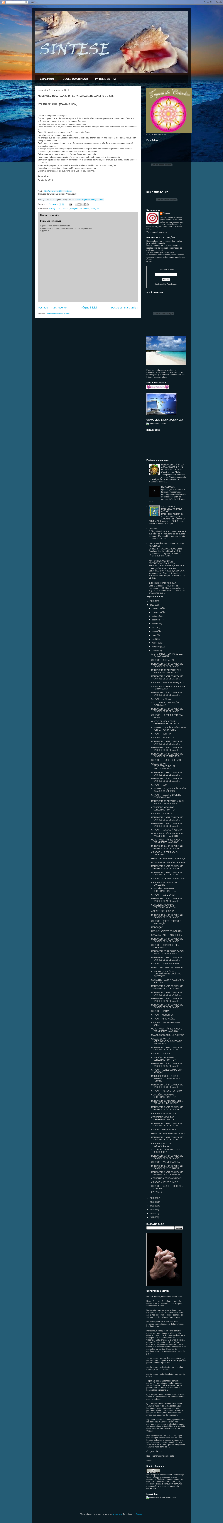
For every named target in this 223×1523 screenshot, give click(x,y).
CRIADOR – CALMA (160, 1011)
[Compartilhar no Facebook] (84, 204)
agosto (155, 624)
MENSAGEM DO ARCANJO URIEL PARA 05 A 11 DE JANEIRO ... (167, 1102)
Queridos (153, 528)
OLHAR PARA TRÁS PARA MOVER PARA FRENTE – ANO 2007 (167, 841)
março (155, 643)
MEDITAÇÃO (157, 927)
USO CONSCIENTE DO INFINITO (166, 931)
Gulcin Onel (84, 208)
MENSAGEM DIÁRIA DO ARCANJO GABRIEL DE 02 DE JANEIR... (167, 1157)
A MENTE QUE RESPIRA (162, 911)
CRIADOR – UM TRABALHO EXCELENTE (164, 883)
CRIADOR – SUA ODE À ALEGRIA (166, 830)
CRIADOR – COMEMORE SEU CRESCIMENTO (165, 946)
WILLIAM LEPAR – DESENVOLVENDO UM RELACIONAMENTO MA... (164, 766)
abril (154, 639)
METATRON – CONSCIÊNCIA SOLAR (168, 862)
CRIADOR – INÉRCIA (161, 1054)
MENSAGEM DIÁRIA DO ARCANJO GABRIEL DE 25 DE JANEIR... (167, 748)
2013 (152, 1202)
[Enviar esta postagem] (70, 204)
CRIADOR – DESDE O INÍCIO (164, 1182)
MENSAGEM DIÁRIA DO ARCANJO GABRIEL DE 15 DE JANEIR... (167, 916)
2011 (152, 1209)
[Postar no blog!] (79, 204)
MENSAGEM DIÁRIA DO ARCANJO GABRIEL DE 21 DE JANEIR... (167, 818)
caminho (65, 208)
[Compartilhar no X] (81, 204)
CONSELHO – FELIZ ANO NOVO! (166, 1178)
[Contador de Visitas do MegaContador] (156, 424)
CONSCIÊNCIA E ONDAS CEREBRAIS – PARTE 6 (163, 808)
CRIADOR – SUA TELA (161, 813)
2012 (152, 1206)
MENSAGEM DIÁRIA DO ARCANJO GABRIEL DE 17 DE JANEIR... (167, 873)
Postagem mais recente (52, 307)
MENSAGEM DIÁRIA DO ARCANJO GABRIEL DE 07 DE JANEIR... (167, 1065)
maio (154, 635)
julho (154, 627)
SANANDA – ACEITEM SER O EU (166, 935)
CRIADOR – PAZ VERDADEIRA (165, 1162)
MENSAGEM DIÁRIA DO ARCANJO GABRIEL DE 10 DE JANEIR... (167, 999)
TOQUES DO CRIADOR (74, 79)
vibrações (95, 208)
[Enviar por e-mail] (76, 204)
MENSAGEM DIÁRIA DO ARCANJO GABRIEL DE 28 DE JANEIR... (167, 694)
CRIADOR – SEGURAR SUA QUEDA (167, 682)
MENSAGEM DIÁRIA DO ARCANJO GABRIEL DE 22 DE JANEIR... (167, 780)
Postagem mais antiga (124, 307)
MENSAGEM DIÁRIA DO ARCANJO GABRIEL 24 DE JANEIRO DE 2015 (172, 467)
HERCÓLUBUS (168, 487)
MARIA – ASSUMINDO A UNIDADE (167, 968)
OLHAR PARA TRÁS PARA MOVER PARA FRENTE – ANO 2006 (167, 1030)
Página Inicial (46, 79)
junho (154, 631)
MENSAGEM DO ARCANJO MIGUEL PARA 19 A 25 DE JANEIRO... (167, 802)
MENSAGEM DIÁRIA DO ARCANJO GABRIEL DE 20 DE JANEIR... (167, 824)
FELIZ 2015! (156, 1192)
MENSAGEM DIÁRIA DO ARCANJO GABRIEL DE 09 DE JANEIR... (167, 1006)
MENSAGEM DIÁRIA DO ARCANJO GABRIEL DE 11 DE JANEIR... (167, 993)
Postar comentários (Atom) (57, 314)
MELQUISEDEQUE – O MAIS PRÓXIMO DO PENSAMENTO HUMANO (166, 1078)
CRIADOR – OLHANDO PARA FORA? (168, 879)
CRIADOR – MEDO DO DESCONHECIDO (161, 1144)
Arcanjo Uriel (55, 208)
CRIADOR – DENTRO (161, 734)
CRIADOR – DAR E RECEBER (165, 964)
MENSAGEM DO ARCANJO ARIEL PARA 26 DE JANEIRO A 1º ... (166, 671)
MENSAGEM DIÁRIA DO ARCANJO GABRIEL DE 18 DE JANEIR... (167, 867)
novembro (156, 612)
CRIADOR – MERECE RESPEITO (166, 1091)
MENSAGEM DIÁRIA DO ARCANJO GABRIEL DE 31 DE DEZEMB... (167, 1173)
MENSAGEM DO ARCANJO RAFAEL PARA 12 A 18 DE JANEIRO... (167, 952)
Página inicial (89, 307)
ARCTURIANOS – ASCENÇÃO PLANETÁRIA (165, 704)
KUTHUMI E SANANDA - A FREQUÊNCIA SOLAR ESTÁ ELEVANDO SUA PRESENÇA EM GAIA (166, 563)
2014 (152, 1198)
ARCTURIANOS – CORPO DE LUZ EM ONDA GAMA (166, 655)
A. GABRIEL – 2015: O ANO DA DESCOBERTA (165, 1151)
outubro (155, 616)
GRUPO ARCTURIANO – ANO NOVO (167, 1133)
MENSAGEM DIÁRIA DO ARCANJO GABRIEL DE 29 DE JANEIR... (167, 677)
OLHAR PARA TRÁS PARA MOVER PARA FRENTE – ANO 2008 (167, 834)
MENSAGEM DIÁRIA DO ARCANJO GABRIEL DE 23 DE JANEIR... (167, 773)
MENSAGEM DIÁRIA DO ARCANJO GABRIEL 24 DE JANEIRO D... (167, 755)
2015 (152, 605)
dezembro (156, 608)
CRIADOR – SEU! (159, 785)
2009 (152, 1217)
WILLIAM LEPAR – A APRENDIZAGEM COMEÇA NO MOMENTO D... (166, 1041)
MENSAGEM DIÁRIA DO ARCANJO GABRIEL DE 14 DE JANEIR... (167, 940)
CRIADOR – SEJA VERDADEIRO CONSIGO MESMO (166, 796)
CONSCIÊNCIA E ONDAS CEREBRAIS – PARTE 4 (163, 906)
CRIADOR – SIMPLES (161, 699)
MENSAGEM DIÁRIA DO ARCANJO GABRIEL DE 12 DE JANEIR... (167, 987)
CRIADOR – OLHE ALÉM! (162, 660)
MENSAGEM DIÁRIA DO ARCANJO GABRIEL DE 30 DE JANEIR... (167, 665)
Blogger (139, 1514)
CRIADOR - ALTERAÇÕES (163, 1019)
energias (74, 208)
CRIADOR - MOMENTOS (162, 1015)
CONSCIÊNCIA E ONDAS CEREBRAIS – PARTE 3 (163, 1058)
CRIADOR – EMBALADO (162, 737)
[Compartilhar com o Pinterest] (87, 204)
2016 (152, 601)
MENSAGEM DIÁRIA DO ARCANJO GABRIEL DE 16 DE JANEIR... (167, 900)
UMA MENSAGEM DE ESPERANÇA (167, 1035)
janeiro (155, 650)
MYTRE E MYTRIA (105, 79)
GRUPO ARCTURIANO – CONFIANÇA (168, 858)
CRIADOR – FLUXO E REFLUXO (166, 760)
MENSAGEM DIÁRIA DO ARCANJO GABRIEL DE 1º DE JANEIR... (167, 1167)
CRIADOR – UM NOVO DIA (163, 1113)
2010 (152, 1213)
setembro (156, 620)
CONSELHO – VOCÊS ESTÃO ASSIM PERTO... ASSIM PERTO (168, 728)
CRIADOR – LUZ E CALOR (163, 895)
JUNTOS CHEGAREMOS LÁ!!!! (163, 583)
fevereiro (156, 647)
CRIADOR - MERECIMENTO (164, 1130)
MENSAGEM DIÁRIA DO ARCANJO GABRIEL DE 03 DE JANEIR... (167, 1138)
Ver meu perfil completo (156, 232)
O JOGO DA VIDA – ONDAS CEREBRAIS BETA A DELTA (165, 722)
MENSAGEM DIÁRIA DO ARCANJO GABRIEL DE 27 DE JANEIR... (167, 710)
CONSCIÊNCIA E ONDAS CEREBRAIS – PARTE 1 (163, 1118)
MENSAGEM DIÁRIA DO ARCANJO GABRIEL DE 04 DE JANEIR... (167, 1124)
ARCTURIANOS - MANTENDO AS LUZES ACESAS (172, 508)
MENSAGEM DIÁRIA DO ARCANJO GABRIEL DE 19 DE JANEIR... (167, 847)
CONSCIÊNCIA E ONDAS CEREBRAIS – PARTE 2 (163, 1096)
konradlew (117, 1514)
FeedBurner (172, 284)
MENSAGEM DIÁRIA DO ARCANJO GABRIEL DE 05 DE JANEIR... (167, 1108)
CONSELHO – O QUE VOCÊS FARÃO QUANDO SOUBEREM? (168, 790)
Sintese (166, 213)
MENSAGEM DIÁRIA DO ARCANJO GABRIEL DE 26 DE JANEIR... (167, 742)
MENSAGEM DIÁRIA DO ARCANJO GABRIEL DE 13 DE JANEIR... (167, 958)
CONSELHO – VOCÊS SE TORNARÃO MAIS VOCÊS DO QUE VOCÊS (166, 973)
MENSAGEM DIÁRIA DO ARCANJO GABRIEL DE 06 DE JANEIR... (167, 1086)
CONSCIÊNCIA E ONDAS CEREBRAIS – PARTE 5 (163, 890)
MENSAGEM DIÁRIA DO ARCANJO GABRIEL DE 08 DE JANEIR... (167, 1048)
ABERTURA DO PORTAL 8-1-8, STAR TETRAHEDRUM (168, 687)
